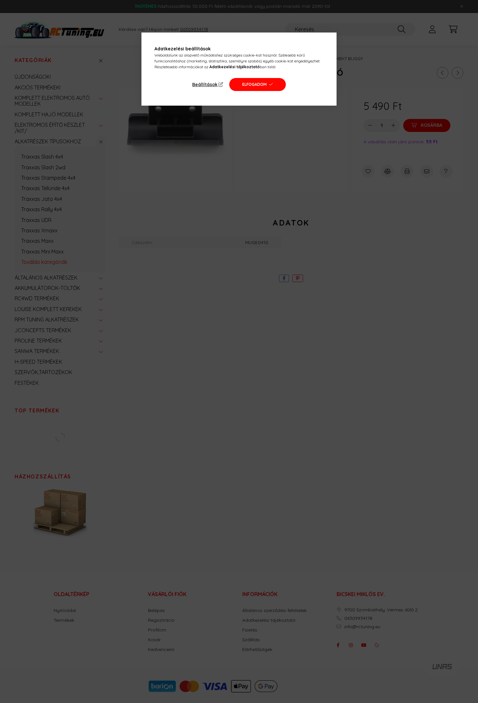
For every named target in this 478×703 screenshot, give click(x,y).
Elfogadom (254, 84)
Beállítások (205, 84)
